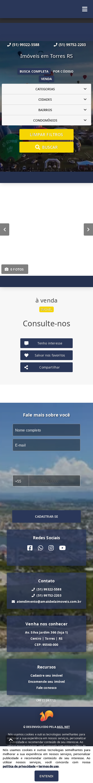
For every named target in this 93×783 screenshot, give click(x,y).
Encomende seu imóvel (46, 681)
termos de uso (49, 766)
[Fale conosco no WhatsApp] (40, 548)
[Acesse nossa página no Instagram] (51, 548)
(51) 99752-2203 (72, 44)
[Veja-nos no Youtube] (62, 548)
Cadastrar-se (46, 516)
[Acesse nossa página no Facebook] (30, 548)
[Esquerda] (4, 229)
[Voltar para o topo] (11, 739)
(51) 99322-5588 (25, 44)
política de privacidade (19, 766)
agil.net (63, 727)
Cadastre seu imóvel (46, 675)
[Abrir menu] (85, 9)
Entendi (46, 776)
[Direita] (88, 229)
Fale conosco (46, 687)
